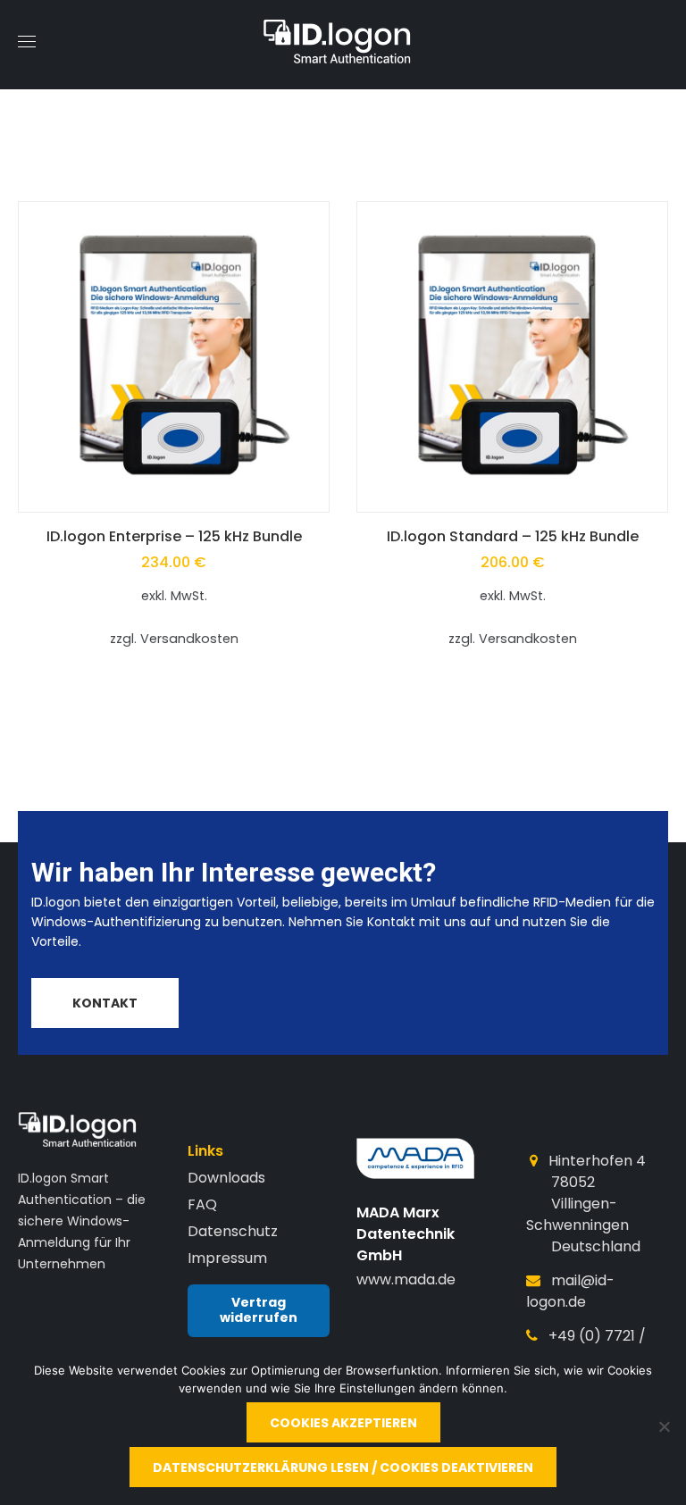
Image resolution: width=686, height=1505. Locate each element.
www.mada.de (406, 1279)
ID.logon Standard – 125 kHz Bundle (513, 536)
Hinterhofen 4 (597, 1160)
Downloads (226, 1177)
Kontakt (105, 1003)
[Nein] (664, 1426)
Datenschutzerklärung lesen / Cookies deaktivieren (343, 1467)
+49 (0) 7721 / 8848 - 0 (586, 1346)
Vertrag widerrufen (258, 1310)
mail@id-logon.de (570, 1291)
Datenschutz (233, 1231)
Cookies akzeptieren (343, 1423)
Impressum (227, 1258)
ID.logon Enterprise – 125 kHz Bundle (174, 536)
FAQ (202, 1204)
